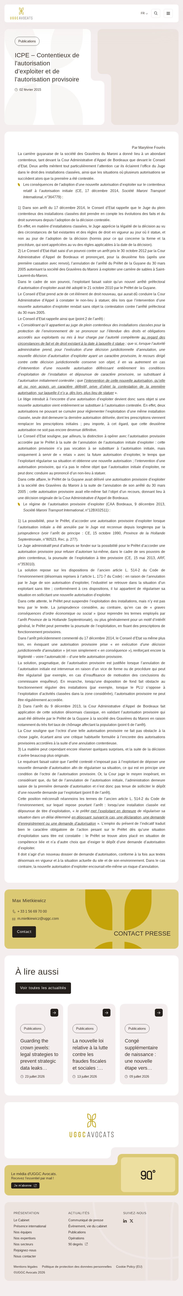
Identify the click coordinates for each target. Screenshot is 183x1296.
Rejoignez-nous (25, 1250)
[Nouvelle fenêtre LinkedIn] (125, 1221)
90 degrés (75, 1244)
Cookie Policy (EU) (129, 1266)
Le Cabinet (21, 1220)
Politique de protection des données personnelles (77, 1266)
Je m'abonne (21, 1186)
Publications (77, 1232)
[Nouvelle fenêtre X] (131, 1221)
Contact (24, 932)
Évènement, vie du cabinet (87, 1226)
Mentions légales (25, 1266)
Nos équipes (23, 1232)
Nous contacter (25, 1256)
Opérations (76, 1238)
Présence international (30, 1226)
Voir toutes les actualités (43, 988)
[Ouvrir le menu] (168, 13)
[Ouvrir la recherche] (155, 13)
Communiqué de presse (85, 1220)
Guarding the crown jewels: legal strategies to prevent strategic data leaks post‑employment (39, 1054)
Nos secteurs (23, 1244)
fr (143, 13)
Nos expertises (25, 1238)
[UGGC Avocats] (21, 13)
